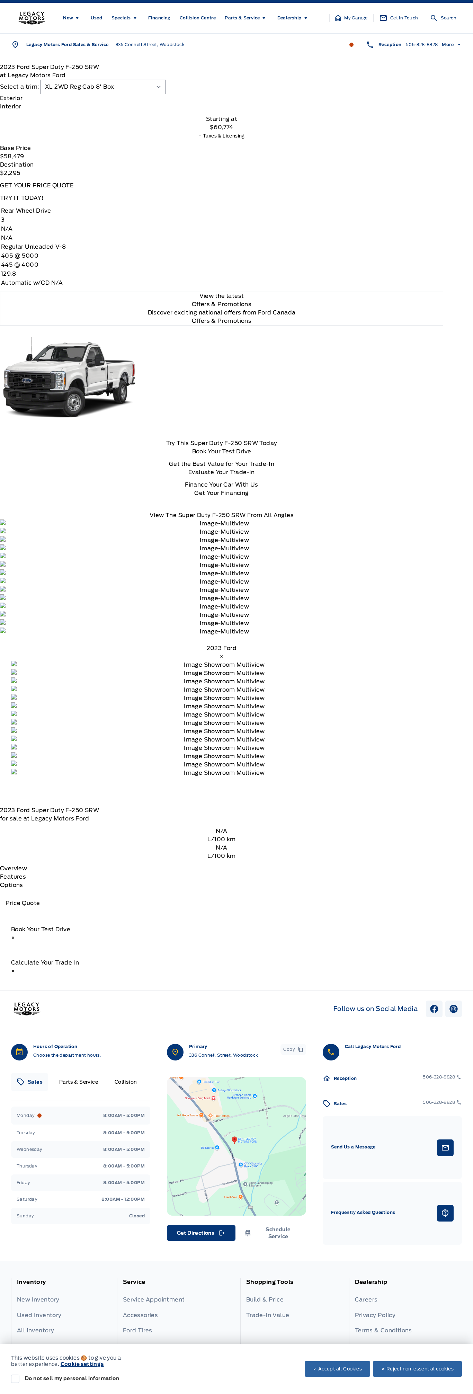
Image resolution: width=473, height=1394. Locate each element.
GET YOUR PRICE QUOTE (36, 185)
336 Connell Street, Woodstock (150, 44)
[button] (351, 18)
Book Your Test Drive (221, 451)
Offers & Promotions (222, 321)
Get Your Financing (221, 493)
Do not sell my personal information (72, 1378)
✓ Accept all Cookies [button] (337, 1368)
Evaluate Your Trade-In (221, 472)
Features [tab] (13, 876)
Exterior (11, 98)
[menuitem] (72, 18)
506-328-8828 (422, 44)
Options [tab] (11, 885)
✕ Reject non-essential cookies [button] (417, 1368)
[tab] (221, 98)
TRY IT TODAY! (22, 198)
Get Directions (200, 1234)
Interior (10, 106)
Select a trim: (19, 86)
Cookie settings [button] (82, 1364)
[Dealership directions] (236, 1146)
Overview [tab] (13, 868)
